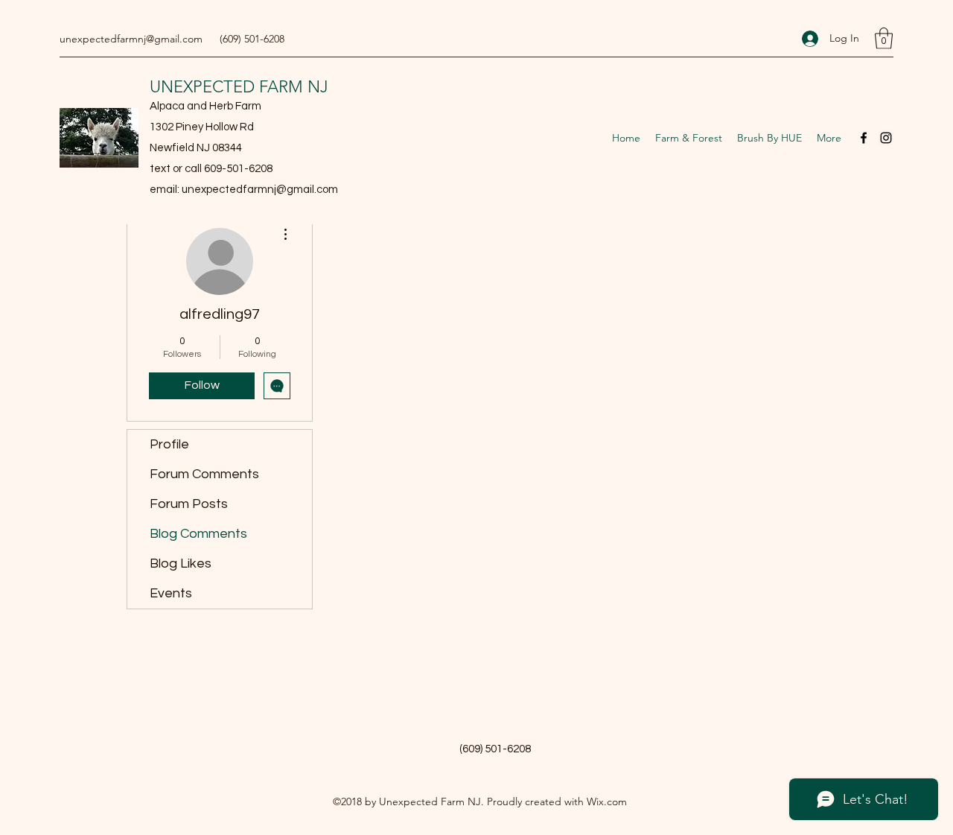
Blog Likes (180, 563)
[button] (884, 38)
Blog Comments (198, 534)
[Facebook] (863, 137)
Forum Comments (204, 474)
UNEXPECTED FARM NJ (239, 87)
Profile (169, 444)
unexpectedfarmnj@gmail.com (131, 38)
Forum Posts (189, 504)
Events (171, 593)
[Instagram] (886, 137)
